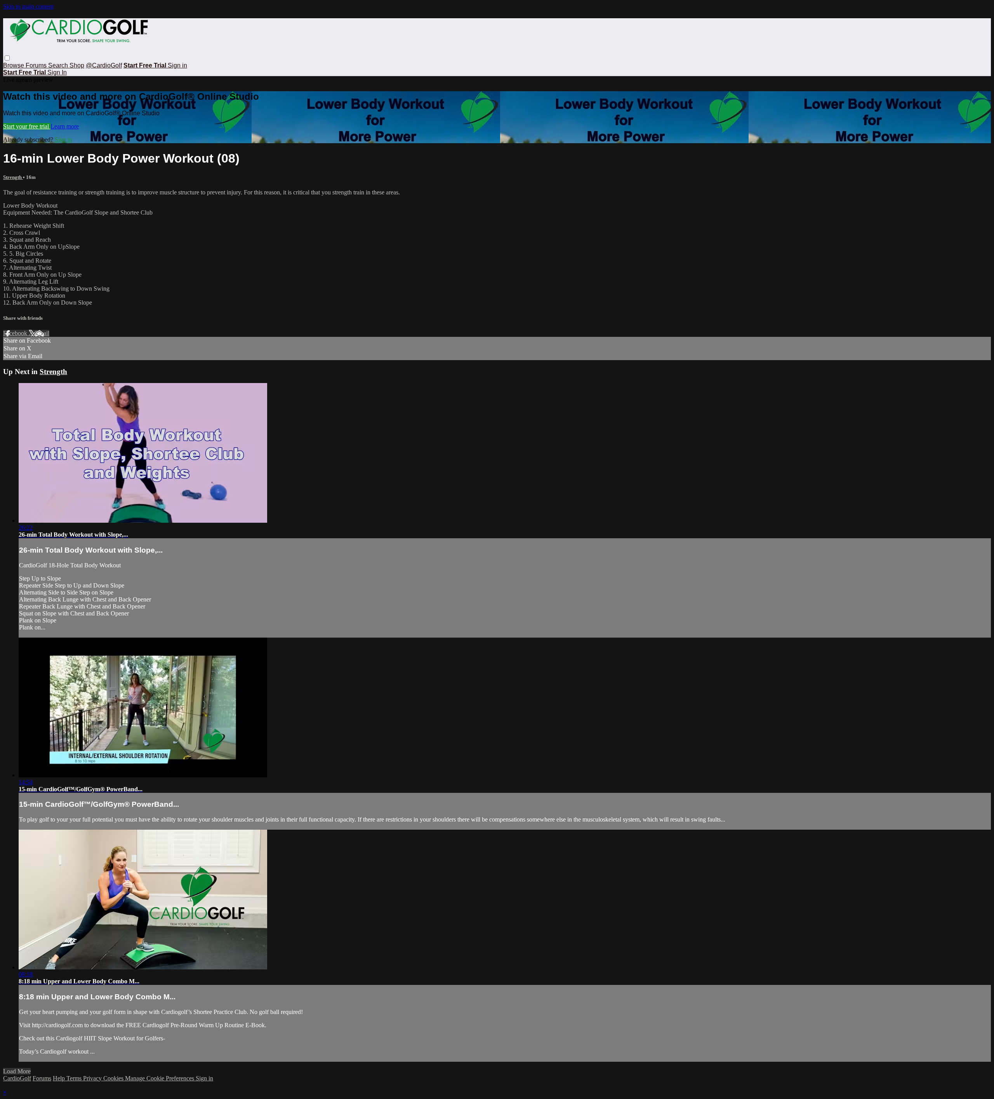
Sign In (57, 72)
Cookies (114, 1078)
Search (59, 65)
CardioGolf (17, 1078)
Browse (14, 65)
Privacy (93, 1078)
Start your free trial (26, 126)
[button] (7, 58)
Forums (37, 65)
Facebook (16, 333)
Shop (77, 65)
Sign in (177, 65)
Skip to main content (28, 6)
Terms (74, 1078)
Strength (13, 177)
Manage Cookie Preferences (160, 1078)
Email (42, 333)
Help (59, 1078)
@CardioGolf (104, 65)
